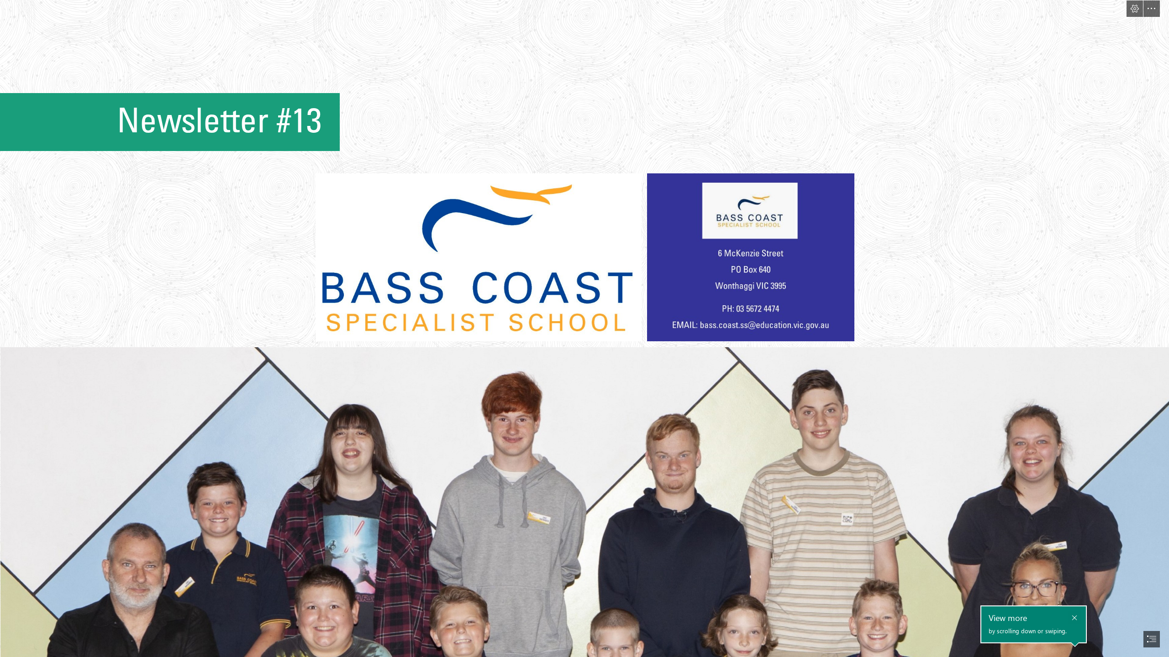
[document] (584, 328)
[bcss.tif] (750, 257)
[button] (1135, 8)
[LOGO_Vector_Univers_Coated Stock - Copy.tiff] (478, 257)
